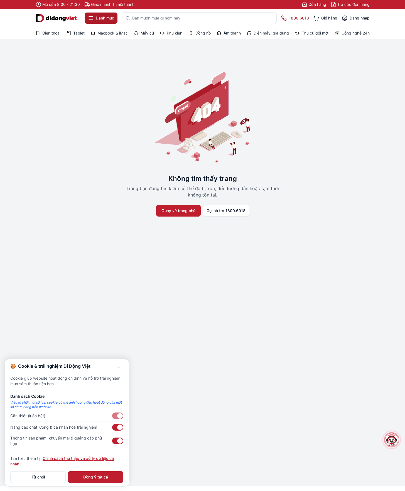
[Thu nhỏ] (118, 367)
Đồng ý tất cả (95, 477)
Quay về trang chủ (178, 210)
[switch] (117, 416)
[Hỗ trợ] (392, 440)
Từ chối (38, 477)
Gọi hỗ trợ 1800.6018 (226, 210)
